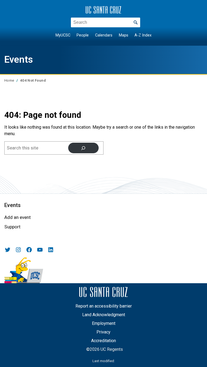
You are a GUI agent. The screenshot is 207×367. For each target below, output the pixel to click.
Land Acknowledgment (103, 314)
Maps (123, 35)
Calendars (103, 35)
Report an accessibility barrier (103, 306)
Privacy (103, 332)
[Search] (83, 148)
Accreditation (103, 340)
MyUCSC (63, 35)
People (83, 35)
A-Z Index (142, 35)
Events (18, 59)
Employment (103, 323)
